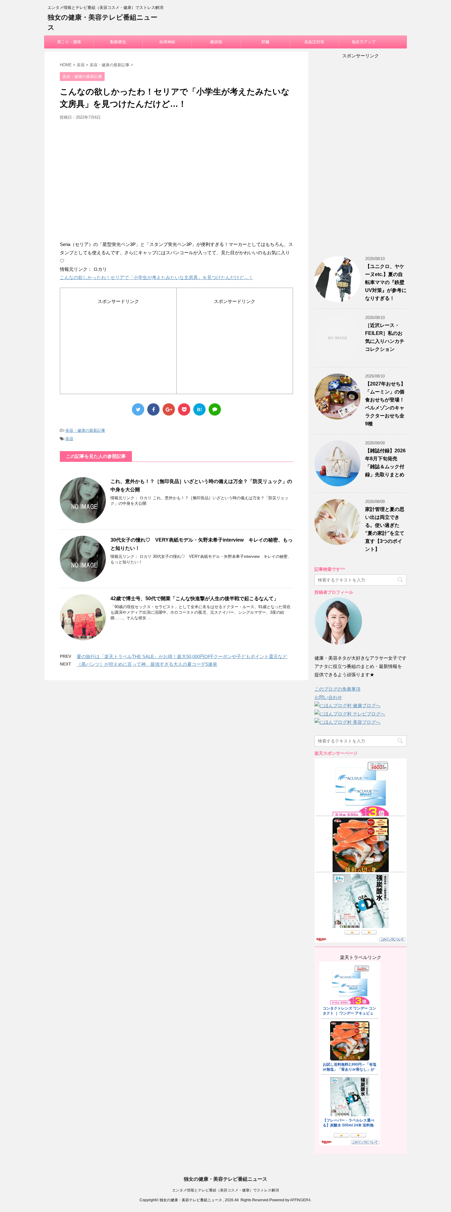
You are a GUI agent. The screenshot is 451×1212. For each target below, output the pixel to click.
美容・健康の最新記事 (85, 430)
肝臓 (265, 42)
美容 (69, 438)
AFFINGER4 (300, 1200)
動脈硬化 (118, 42)
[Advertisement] (176, 183)
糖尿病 (216, 42)
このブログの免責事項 (337, 689)
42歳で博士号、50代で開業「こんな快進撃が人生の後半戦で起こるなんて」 (194, 598)
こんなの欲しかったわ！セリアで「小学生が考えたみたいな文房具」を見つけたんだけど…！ (156, 277)
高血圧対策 (314, 42)
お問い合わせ (328, 697)
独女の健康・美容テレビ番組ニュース (225, 1179)
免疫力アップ (364, 42)
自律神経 (167, 42)
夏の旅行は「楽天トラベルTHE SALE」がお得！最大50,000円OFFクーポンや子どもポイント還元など (182, 656)
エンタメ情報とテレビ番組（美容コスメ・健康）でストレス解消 (225, 1190)
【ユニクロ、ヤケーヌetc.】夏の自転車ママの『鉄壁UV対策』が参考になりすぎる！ (386, 282)
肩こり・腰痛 (69, 42)
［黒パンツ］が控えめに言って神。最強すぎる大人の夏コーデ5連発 (147, 664)
